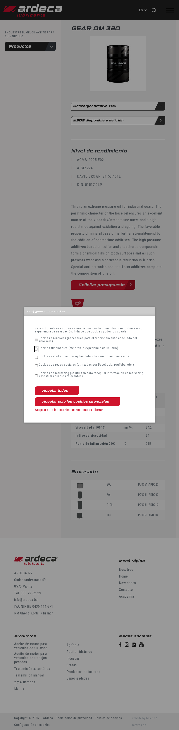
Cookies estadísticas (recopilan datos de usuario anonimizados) (85, 356)
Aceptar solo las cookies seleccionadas (63, 410)
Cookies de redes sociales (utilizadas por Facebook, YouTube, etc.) (86, 364)
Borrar (99, 410)
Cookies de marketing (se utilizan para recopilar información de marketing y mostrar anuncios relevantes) (91, 375)
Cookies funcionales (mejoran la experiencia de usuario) (78, 348)
